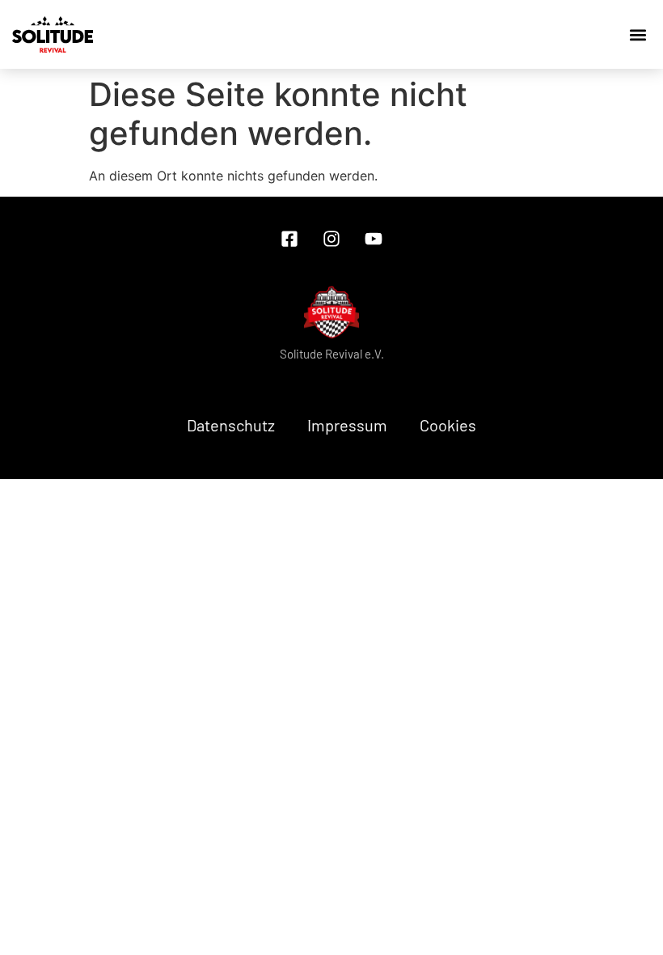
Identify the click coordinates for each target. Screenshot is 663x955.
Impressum (347, 425)
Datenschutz (231, 425)
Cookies (448, 425)
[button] (566, 34)
